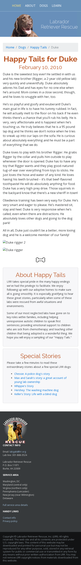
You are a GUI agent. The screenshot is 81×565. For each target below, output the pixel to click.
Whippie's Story (24, 386)
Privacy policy (10, 521)
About (30, 6)
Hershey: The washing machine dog (36, 390)
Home (16, 6)
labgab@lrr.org (18, 451)
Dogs (44, 6)
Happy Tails (38, 47)
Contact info (9, 517)
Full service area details (15, 505)
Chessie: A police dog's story (32, 374)
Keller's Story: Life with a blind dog (35, 394)
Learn (56, 6)
